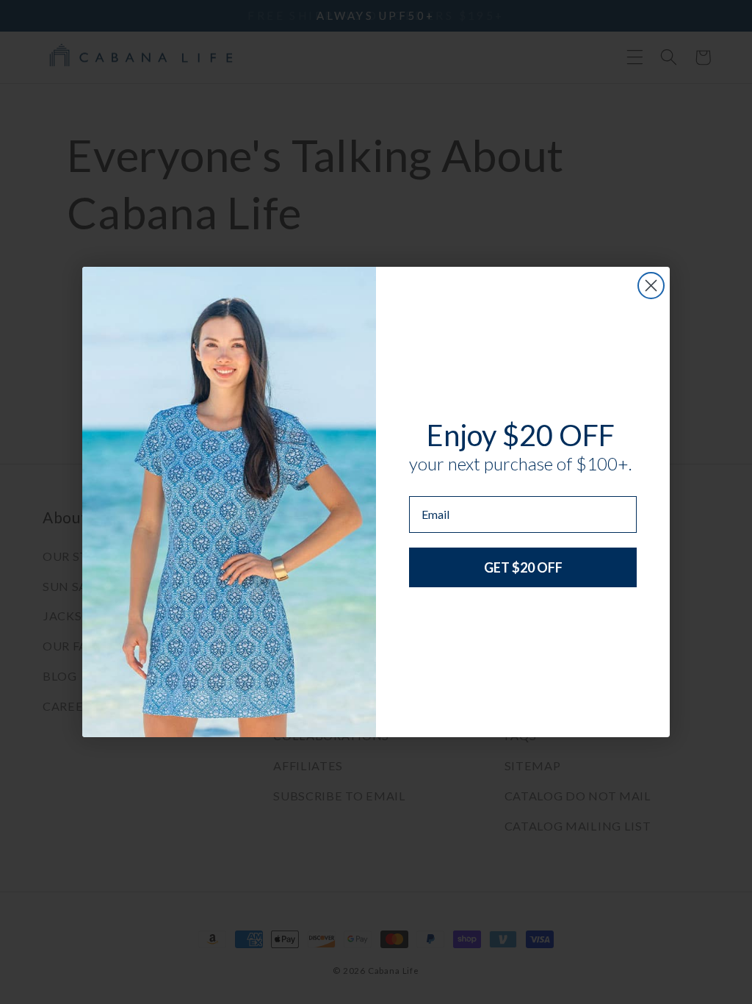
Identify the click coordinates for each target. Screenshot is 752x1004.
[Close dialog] (651, 285)
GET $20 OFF (523, 567)
